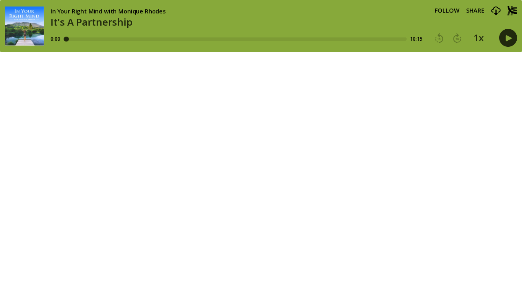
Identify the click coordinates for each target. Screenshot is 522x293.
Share (475, 10)
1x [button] (478, 37)
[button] (496, 11)
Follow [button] (447, 10)
